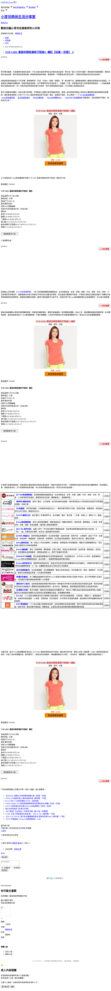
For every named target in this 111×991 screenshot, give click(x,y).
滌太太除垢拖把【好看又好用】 (17, 809)
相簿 (7, 38)
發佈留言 (4, 870)
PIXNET (39, 961)
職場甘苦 (18, 33)
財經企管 (17, 849)
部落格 (7, 40)
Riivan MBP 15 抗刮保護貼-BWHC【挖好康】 (22, 801)
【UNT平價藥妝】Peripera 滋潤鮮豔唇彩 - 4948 (23, 819)
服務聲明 (76, 961)
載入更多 (4, 857)
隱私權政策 (67, 961)
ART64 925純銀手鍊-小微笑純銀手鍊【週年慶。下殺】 (26, 798)
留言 (19, 843)
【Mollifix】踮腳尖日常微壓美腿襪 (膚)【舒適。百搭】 (26, 796)
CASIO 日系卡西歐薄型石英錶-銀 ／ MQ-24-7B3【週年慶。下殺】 (30, 814)
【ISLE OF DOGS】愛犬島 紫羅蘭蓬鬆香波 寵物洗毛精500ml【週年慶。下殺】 (35, 816)
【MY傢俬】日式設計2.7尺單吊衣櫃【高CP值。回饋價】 (27, 811)
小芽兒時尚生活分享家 (18, 17)
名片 (7, 43)
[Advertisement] (55, 269)
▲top (3, 853)
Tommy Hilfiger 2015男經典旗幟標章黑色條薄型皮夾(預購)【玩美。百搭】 (33, 803)
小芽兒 (3, 831)
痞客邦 (14, 843)
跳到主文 (4, 23)
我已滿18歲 (5, 987)
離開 (12, 987)
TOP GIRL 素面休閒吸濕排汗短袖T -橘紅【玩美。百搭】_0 (39, 52)
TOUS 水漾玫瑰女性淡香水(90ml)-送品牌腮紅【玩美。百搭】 (28, 806)
